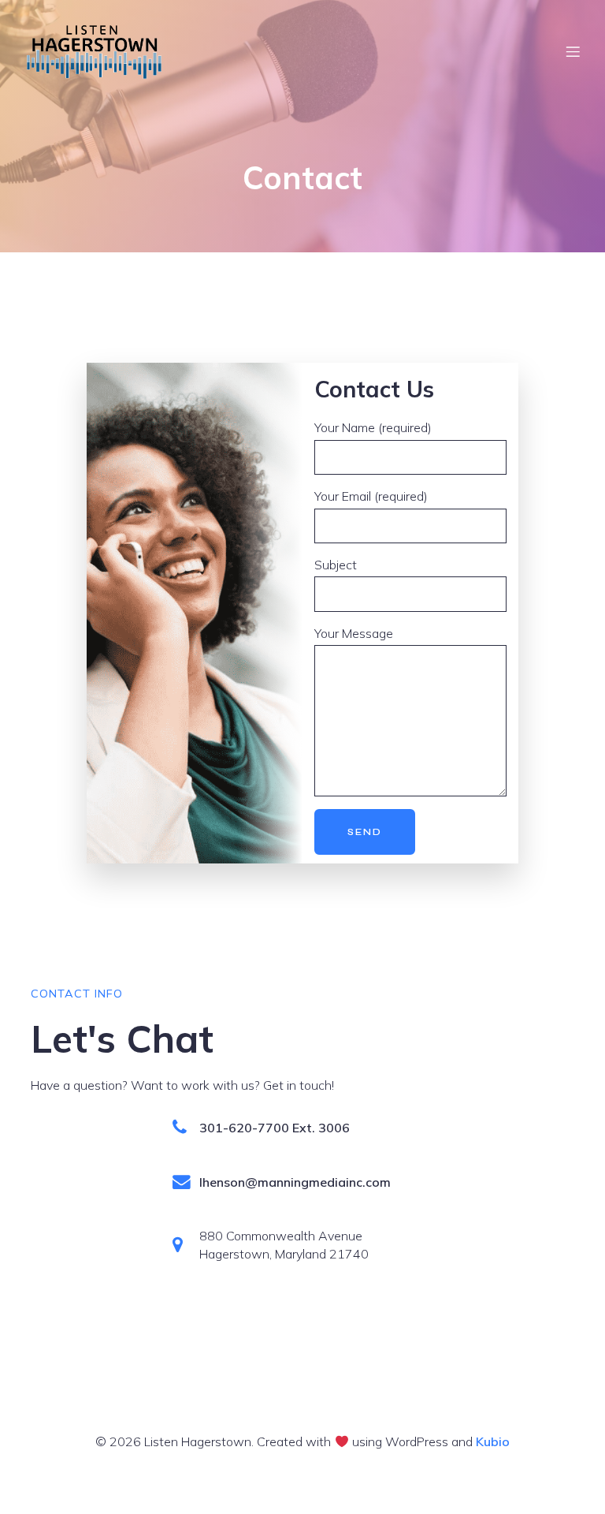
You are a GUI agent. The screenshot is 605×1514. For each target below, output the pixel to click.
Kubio (493, 1441)
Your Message (353, 633)
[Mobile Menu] (572, 51)
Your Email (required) (371, 496)
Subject (335, 564)
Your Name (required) (373, 427)
